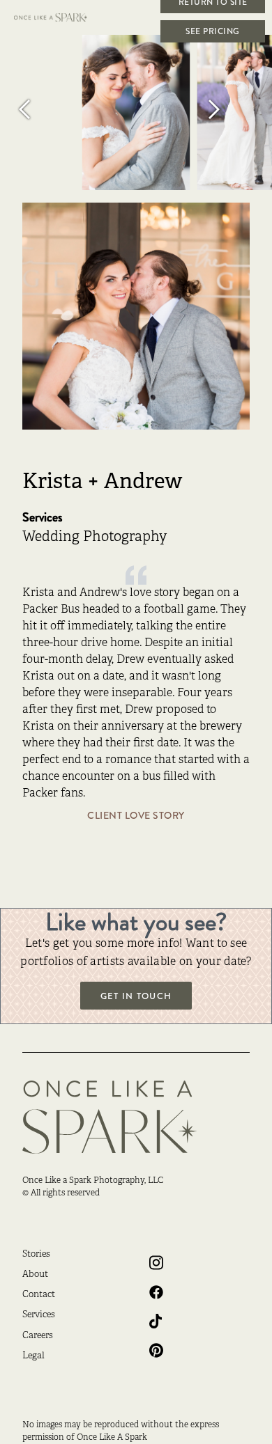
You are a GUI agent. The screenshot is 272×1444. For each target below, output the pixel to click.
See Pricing (213, 31)
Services (38, 1315)
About (35, 1274)
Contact (38, 1295)
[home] (59, 17)
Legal (33, 1356)
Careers (37, 1336)
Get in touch (136, 996)
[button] (42, 109)
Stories (36, 1254)
